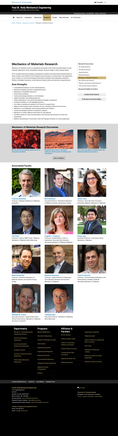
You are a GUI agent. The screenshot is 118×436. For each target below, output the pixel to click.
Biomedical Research (85, 69)
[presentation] (26, 139)
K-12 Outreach (75, 17)
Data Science (41, 344)
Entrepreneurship (90, 336)
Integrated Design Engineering (46, 363)
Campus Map (98, 396)
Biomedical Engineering (44, 336)
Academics (28, 17)
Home (13, 23)
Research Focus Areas (28, 23)
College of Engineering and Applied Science (25, 10)
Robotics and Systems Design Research (90, 83)
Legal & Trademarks (88, 396)
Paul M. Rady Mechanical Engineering (31, 7)
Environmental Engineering (45, 359)
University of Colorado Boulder (86, 392)
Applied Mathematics (43, 332)
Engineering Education (44, 347)
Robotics (40, 373)
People (54, 17)
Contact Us (31, 381)
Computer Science (19, 350)
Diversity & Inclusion (79, 13)
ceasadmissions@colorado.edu (40, 402)
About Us (20, 17)
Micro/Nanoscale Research (86, 80)
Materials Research (84, 75)
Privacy (79, 396)
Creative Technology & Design (46, 340)
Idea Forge (88, 346)
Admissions (38, 17)
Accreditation (40, 381)
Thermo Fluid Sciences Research (88, 86)
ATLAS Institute (65, 335)
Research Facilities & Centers (88, 89)
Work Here (103, 13)
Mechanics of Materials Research (88, 78)
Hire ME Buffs (90, 13)
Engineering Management (45, 351)
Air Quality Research (84, 67)
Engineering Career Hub (68, 358)
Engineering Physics (43, 355)
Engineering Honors (67, 362)
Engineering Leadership (92, 332)
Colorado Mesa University (69, 348)
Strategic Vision (50, 381)
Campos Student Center (68, 339)
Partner (97, 13)
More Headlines (59, 158)
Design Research (83, 72)
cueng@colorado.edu (21, 410)
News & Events (64, 17)
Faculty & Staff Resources (19, 381)
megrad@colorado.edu (34, 400)
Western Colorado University (93, 361)
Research (47, 17)
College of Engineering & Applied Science (24, 406)
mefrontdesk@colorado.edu (30, 398)
